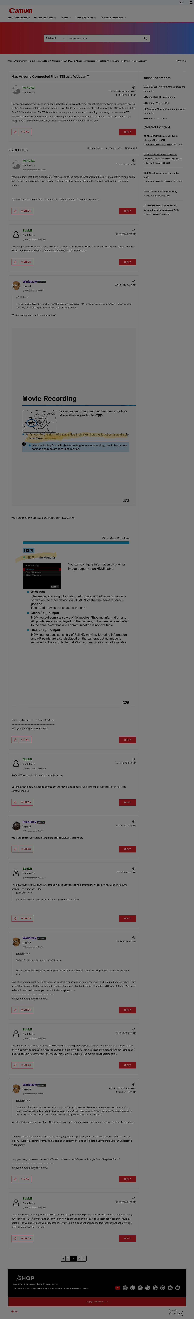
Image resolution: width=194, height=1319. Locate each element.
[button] (139, 634)
